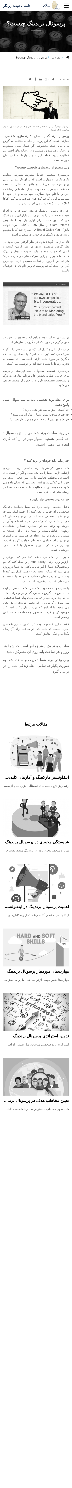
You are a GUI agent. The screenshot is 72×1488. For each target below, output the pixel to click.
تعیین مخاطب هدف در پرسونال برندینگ (35, 1100)
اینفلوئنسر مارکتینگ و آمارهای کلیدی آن (35, 777)
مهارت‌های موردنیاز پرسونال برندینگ (38, 971)
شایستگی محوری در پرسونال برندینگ (37, 842)
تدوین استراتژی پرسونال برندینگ (41, 1036)
